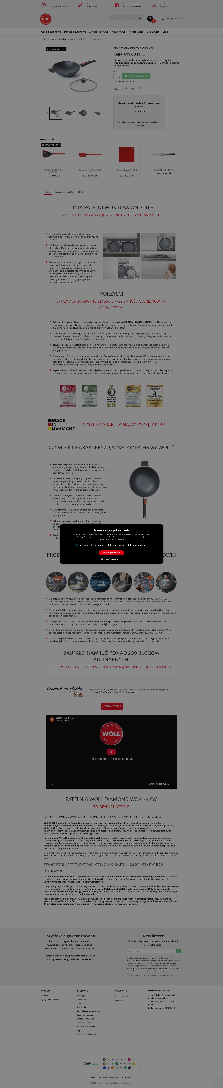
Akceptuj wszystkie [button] (111, 553)
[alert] (111, 544)
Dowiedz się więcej (117, 539)
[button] (111, 559)
